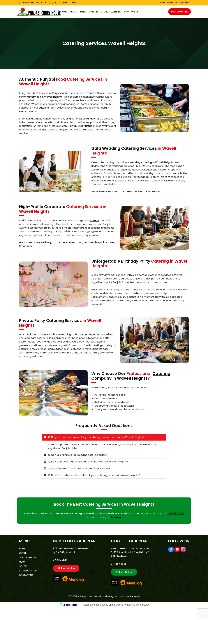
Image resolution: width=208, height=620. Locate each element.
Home (64, 11)
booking (116, 517)
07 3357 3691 (182, 2)
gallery (23, 566)
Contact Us (131, 11)
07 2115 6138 (60, 560)
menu (22, 561)
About (73, 11)
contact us (26, 575)
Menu (83, 11)
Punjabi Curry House (80, 126)
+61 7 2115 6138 (175, 513)
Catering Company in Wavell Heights (130, 376)
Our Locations (27, 557)
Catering (116, 11)
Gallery (93, 11)
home (22, 548)
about (22, 553)
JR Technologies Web (127, 596)
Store (104, 11)
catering (44, 107)
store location (28, 570)
